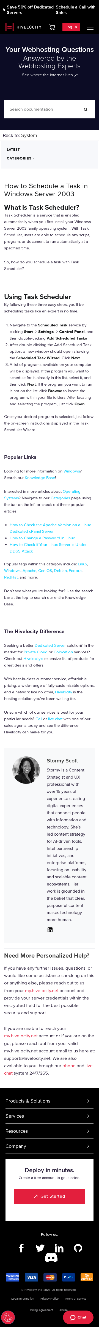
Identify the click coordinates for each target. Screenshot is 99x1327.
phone (69, 1066)
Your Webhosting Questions (50, 49)
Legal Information (22, 1298)
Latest (13, 149)
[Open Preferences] (8, 1317)
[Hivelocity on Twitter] (40, 1248)
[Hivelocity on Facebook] (21, 1248)
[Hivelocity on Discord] (49, 1258)
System (29, 135)
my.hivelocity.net (42, 990)
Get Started (52, 1196)
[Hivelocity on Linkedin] (59, 1248)
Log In (71, 27)
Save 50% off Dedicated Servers (30, 9)
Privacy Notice (49, 1298)
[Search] (86, 109)
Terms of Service (75, 1298)
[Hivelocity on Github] (78, 1248)
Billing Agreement (41, 1310)
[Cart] (52, 27)
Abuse (63, 1310)
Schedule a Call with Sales (75, 9)
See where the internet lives (47, 74)
